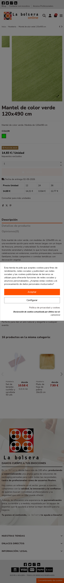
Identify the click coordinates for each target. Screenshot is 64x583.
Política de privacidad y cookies (44, 307)
